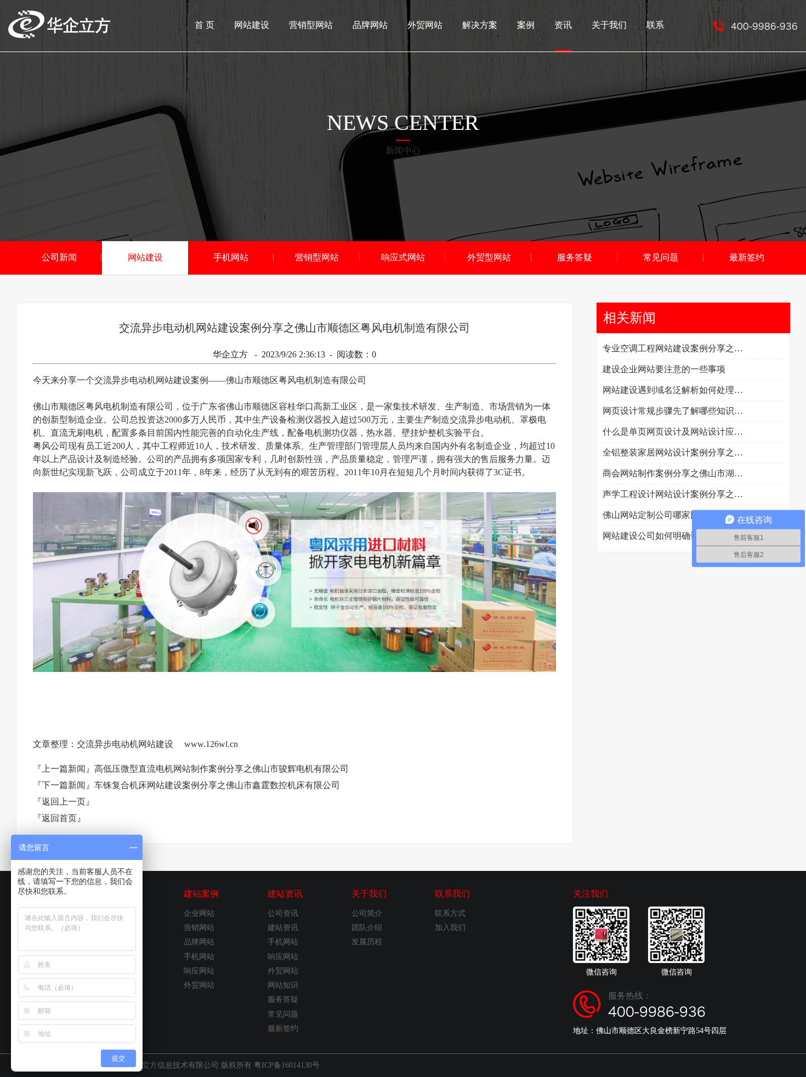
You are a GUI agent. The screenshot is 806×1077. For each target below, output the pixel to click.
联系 (655, 25)
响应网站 (199, 971)
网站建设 (251, 25)
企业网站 (199, 913)
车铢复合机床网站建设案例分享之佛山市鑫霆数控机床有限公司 (217, 785)
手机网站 (230, 257)
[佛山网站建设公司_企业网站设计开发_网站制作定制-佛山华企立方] (59, 35)
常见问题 (660, 257)
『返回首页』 (59, 818)
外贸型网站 (489, 257)
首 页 (204, 25)
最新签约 (746, 257)
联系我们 (452, 893)
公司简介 (366, 913)
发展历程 (366, 942)
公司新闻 (59, 257)
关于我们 (609, 25)
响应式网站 (403, 257)
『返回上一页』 (63, 801)
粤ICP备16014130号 (287, 1065)
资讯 (563, 25)
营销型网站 (311, 25)
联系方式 (450, 913)
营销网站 (199, 928)
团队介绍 (366, 928)
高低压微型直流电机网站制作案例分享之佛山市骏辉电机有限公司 (221, 768)
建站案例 (201, 893)
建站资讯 (285, 893)
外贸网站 (424, 25)
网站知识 (283, 985)
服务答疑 (574, 257)
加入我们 (450, 928)
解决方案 (479, 25)
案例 (526, 25)
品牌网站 (370, 25)
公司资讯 (283, 913)
